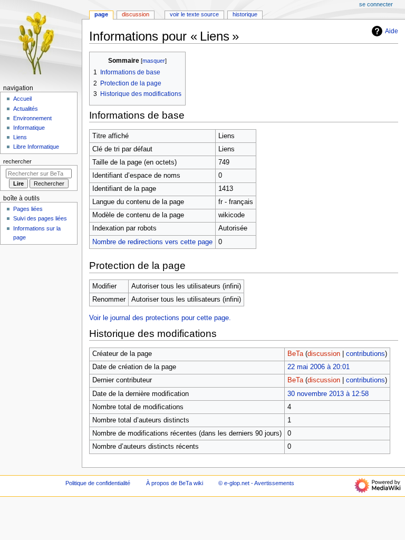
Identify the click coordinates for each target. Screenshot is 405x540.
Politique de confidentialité (97, 483)
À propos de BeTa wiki (174, 483)
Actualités (25, 108)
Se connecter (376, 4)
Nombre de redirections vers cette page (152, 242)
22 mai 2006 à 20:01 (318, 367)
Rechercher (17, 161)
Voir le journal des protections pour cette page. (160, 318)
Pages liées (28, 209)
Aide (391, 31)
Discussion (135, 14)
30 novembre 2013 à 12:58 (328, 394)
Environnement (32, 118)
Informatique (29, 127)
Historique (245, 14)
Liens (20, 137)
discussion (323, 354)
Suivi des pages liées (40, 218)
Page (101, 14)
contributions (365, 354)
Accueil (22, 98)
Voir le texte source (194, 14)
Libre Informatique (36, 146)
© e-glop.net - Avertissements (256, 483)
